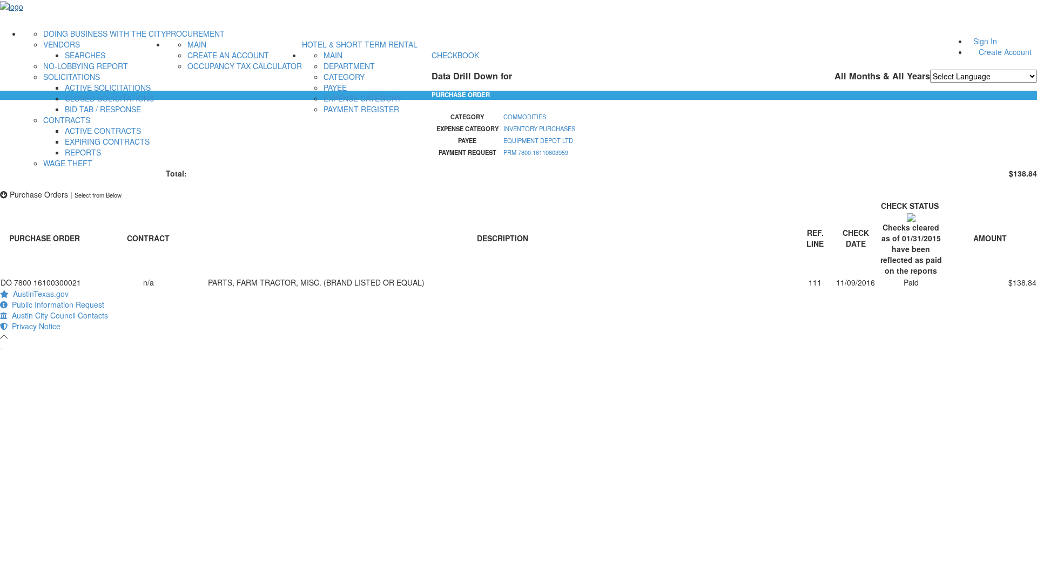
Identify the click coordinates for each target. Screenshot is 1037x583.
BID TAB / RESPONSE (103, 109)
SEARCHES (85, 55)
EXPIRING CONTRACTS (107, 141)
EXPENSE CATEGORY (362, 98)
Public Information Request (56, 304)
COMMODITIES (524, 116)
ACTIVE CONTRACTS (103, 130)
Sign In (985, 41)
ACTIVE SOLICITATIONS (108, 87)
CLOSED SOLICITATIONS (109, 98)
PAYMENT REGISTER (361, 109)
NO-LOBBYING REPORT (85, 65)
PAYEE (335, 87)
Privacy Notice (34, 326)
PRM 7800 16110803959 (535, 152)
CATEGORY (344, 76)
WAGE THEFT (67, 163)
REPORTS (83, 152)
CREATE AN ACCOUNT (228, 55)
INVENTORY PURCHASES (539, 128)
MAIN (196, 44)
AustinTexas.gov (39, 293)
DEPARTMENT (349, 65)
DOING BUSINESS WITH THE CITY (104, 33)
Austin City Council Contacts (58, 315)
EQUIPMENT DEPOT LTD (538, 140)
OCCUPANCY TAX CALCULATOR (244, 65)
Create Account (1005, 51)
